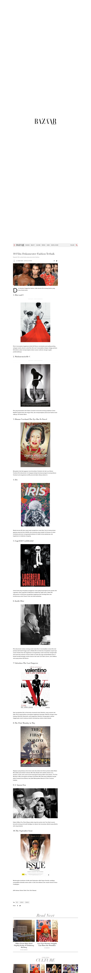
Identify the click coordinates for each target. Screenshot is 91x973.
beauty (33, 245)
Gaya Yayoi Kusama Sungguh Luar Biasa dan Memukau (47, 944)
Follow (72, 245)
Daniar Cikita (20, 260)
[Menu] (14, 245)
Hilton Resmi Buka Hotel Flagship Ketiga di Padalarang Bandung (24, 945)
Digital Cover (54, 245)
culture (38, 245)
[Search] (76, 245)
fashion (27, 245)
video (48, 245)
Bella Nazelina (24, 949)
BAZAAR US (48, 947)
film (17, 902)
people (43, 245)
